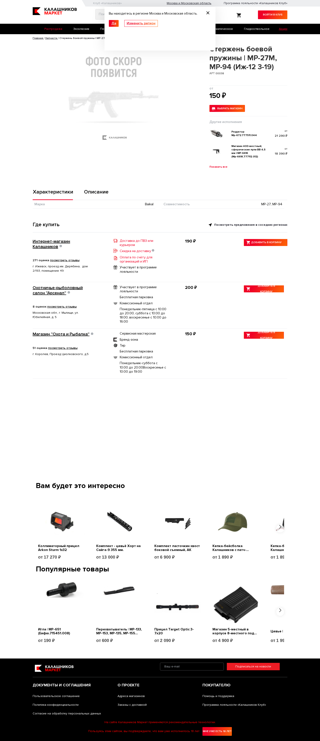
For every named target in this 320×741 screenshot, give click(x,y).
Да (113, 23)
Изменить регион (141, 23)
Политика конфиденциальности (56, 705)
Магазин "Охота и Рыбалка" (61, 334)
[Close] (207, 13)
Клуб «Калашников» (107, 3)
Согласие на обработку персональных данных (67, 713)
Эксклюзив (81, 29)
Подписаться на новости (253, 666)
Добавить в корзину (266, 242)
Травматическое (221, 29)
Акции (283, 29)
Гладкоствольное (256, 29)
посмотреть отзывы (64, 260)
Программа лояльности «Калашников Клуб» (255, 3)
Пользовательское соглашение (56, 696)
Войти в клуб (273, 14)
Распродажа (53, 29)
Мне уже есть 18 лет (217, 731)
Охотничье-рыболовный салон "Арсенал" (58, 290)
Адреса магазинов (131, 696)
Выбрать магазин (230, 108)
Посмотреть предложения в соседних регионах (250, 225)
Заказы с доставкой (132, 705)
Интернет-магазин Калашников (51, 244)
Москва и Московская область (189, 3)
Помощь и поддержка (218, 696)
